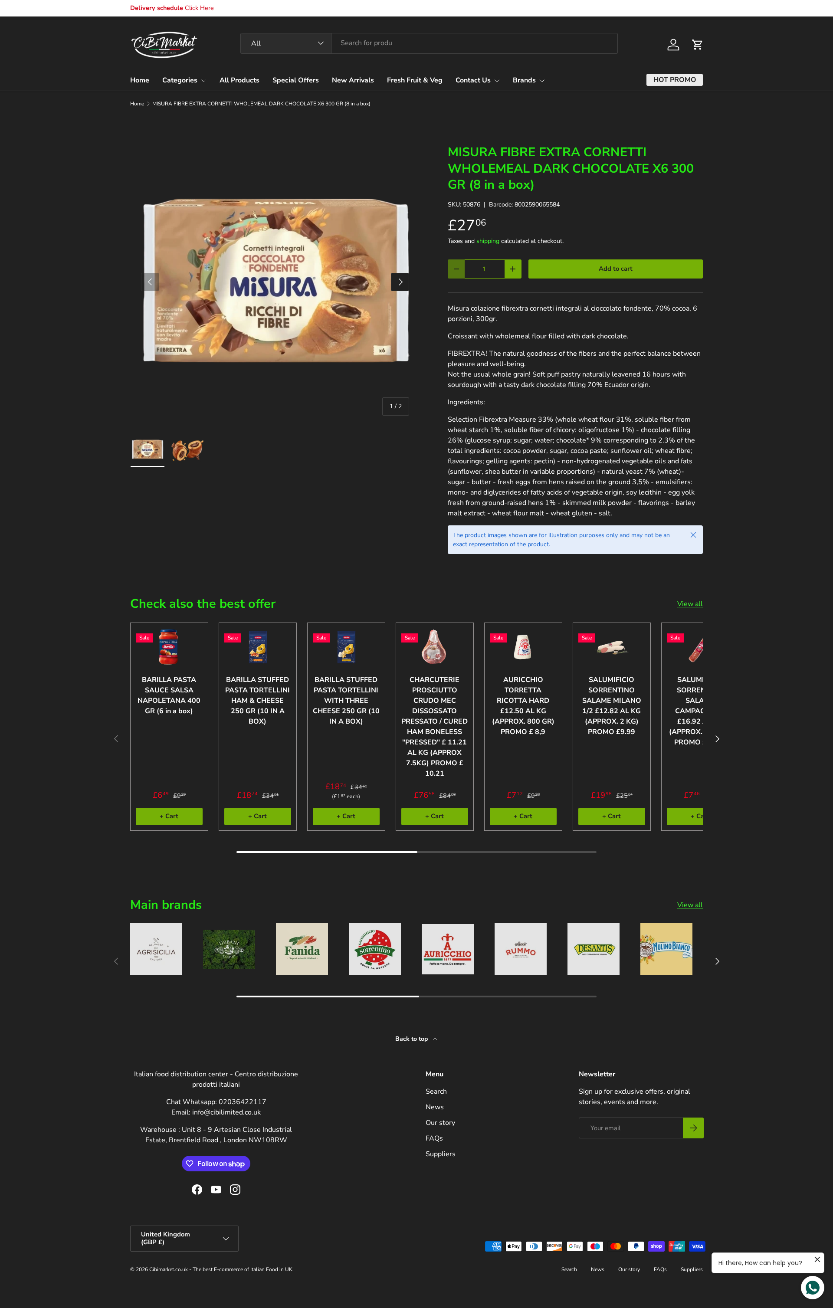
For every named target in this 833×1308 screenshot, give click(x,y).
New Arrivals (353, 80)
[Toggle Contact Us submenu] (497, 80)
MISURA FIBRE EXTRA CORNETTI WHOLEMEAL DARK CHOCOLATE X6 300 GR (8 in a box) (261, 103)
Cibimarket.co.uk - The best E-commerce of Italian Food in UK (220, 1269)
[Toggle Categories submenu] (203, 80)
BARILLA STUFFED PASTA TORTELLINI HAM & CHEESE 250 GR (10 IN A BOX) (257, 700)
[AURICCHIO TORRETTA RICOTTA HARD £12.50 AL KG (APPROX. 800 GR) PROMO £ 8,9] (523, 647)
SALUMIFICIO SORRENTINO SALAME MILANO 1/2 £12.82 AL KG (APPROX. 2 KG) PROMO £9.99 (611, 706)
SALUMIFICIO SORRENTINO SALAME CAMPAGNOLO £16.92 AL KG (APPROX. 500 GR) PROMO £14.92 (700, 711)
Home (139, 80)
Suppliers (441, 1154)
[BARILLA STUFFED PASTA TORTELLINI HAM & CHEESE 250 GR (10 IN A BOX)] (257, 647)
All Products (239, 80)
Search (436, 1091)
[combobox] (429, 43)
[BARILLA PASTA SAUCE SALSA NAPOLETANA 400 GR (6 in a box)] (169, 647)
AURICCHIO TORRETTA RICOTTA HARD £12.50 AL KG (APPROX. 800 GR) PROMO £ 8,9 (523, 706)
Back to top (412, 1039)
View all (690, 604)
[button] (697, 44)
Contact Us (473, 80)
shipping (487, 241)
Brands (524, 80)
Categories (179, 80)
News (435, 1107)
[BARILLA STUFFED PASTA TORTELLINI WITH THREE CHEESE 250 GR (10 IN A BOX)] (346, 647)
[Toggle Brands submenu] (542, 80)
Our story (440, 1123)
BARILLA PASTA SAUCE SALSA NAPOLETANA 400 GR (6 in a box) (169, 695)
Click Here (199, 7)
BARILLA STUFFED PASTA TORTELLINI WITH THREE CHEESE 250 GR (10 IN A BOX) (346, 700)
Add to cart (616, 268)
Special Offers (295, 80)
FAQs (434, 1138)
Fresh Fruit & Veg (415, 80)
